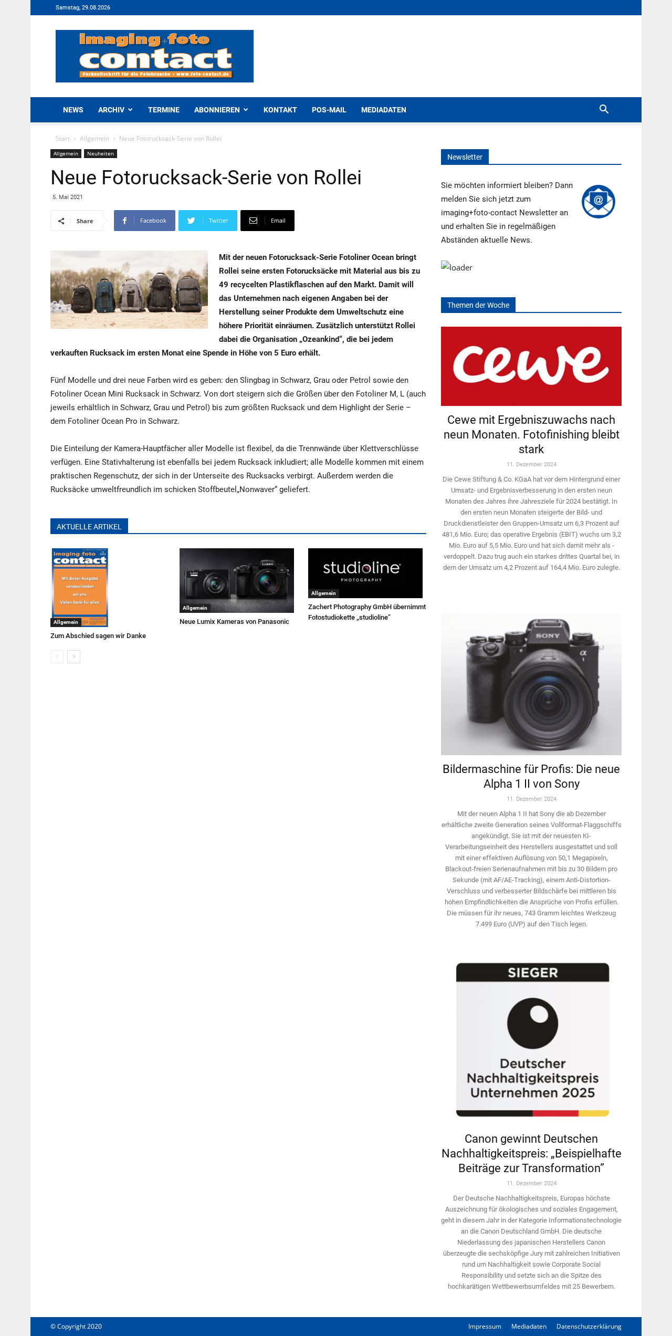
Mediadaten (383, 110)
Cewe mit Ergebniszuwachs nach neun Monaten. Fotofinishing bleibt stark (532, 434)
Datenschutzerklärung (589, 1326)
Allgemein (94, 138)
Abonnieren (217, 110)
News (73, 110)
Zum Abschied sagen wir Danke (98, 636)
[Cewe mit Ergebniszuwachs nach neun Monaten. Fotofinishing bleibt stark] (531, 366)
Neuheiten (100, 153)
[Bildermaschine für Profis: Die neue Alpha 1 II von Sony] (531, 676)
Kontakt (280, 110)
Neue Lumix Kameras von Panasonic (234, 621)
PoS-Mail (329, 110)
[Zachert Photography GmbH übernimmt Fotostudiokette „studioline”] (367, 573)
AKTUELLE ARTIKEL (89, 527)
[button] (603, 111)
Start (63, 138)
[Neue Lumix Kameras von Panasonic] (239, 580)
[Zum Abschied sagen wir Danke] (109, 587)
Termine (164, 110)
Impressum (484, 1326)
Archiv (111, 110)
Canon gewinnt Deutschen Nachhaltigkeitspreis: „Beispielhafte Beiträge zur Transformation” (532, 1153)
